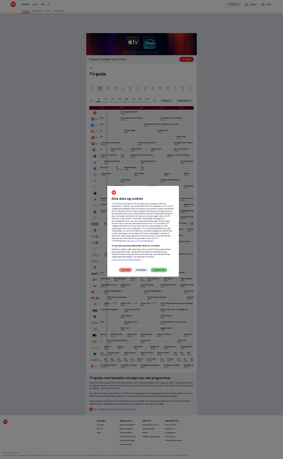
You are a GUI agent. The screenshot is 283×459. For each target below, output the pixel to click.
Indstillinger (141, 270)
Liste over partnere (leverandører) (126, 260)
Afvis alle (125, 270)
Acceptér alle (159, 270)
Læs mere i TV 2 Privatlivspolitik (140, 241)
